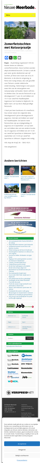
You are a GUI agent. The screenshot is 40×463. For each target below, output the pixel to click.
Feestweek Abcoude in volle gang (19, 291)
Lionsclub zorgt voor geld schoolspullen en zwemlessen (28, 178)
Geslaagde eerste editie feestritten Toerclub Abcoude (19, 281)
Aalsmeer (24, 405)
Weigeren (22, 450)
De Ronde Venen (25, 316)
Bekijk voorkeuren (22, 455)
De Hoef (31, 415)
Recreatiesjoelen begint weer (17, 273)
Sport (23, 322)
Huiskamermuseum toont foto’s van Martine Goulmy (19, 247)
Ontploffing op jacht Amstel (17, 264)
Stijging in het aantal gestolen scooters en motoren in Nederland (20, 260)
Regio (14, 52)
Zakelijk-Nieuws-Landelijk (27, 327)
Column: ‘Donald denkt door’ (11, 177)
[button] (39, 420)
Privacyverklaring (22, 460)
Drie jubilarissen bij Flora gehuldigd (19, 278)
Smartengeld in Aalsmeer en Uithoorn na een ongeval (21, 253)
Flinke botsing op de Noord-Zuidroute (20, 250)
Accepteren (22, 444)
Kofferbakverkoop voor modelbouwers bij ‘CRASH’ (10, 196)
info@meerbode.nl (10, 412)
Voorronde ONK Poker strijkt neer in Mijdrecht (20, 276)
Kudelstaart (24, 408)
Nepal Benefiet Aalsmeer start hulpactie (21, 244)
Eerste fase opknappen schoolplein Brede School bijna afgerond (19, 267)
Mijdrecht (24, 417)
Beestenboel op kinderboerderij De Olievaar (20, 270)
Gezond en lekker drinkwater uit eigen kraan (20, 256)
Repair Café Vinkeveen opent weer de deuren (20, 288)
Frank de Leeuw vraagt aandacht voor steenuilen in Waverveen (20, 285)
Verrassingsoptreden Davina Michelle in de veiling (21, 242)
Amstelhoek (24, 415)
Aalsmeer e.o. (12, 315)
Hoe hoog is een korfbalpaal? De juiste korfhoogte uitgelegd (20, 297)
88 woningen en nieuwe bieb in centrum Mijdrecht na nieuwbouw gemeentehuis (21, 294)
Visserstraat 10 (8, 406)
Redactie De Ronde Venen (16, 51)
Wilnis (29, 417)
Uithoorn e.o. (12, 327)
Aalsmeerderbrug (26, 406)
